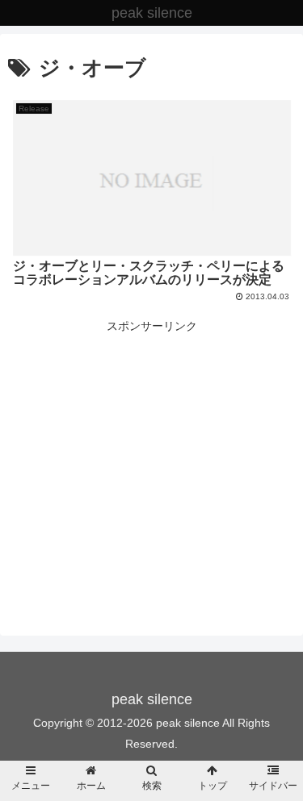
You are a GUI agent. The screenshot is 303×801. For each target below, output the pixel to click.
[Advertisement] (151, 449)
